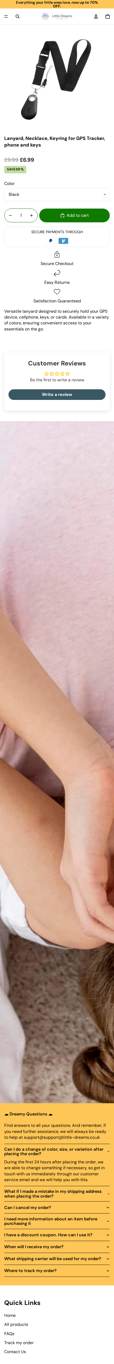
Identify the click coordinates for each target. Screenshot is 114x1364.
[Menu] (6, 16)
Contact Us (15, 1351)
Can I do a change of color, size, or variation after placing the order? (53, 1151)
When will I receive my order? (34, 1247)
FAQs (9, 1333)
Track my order (19, 1342)
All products (16, 1324)
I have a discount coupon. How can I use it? (48, 1235)
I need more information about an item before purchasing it (50, 1221)
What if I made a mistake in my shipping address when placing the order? (53, 1194)
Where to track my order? (30, 1270)
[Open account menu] (96, 16)
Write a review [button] (57, 394)
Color (9, 183)
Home (10, 1315)
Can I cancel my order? (27, 1207)
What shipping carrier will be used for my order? (52, 1258)
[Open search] (17, 16)
